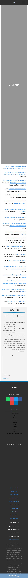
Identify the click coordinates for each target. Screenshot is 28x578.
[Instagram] (12, 399)
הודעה (11, 355)
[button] (23, 2)
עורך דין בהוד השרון (14, 494)
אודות (14, 417)
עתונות (15, 431)
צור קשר (15, 427)
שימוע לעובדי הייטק (14, 504)
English (15, 429)
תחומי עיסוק (14, 420)
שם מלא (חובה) (21, 316)
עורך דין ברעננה (14, 491)
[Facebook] (20, 399)
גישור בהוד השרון (14, 518)
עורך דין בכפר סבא (14, 487)
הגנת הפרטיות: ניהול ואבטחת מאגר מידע (14, 295)
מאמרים (15, 424)
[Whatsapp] (8, 399)
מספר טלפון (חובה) (20, 322)
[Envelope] (12, 403)
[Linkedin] (16, 403)
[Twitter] (16, 399)
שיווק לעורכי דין (21, 254)
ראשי (14, 415)
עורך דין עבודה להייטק (14, 501)
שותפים (15, 422)
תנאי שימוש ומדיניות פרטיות (14, 433)
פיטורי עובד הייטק (14, 508)
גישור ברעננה (14, 511)
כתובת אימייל (21, 328)
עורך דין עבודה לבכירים (14, 498)
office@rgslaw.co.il (14, 539)
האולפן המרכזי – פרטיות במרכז (17, 301)
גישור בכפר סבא (14, 515)
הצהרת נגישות (15, 413)
